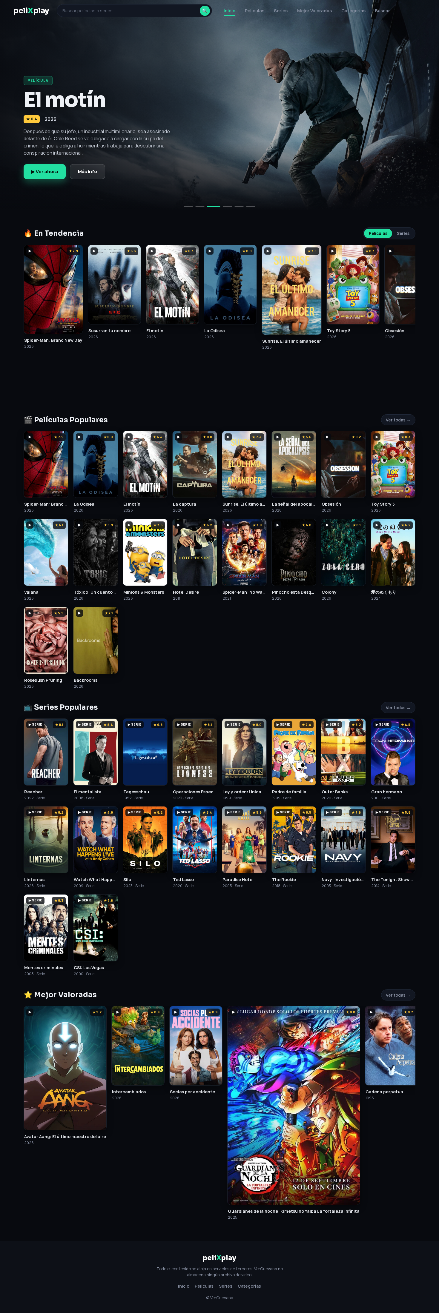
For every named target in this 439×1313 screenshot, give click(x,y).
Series (281, 10)
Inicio (229, 10)
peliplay (31, 10)
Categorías (353, 10)
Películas (254, 10)
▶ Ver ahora (44, 171)
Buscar (382, 10)
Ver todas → (398, 420)
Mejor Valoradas (314, 10)
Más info (87, 171)
